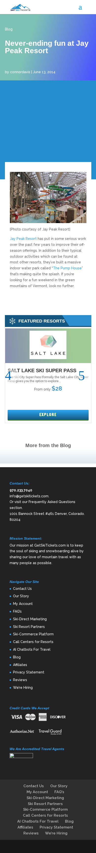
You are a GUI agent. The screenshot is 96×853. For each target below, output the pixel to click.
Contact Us (22, 589)
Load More (48, 455)
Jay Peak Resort (23, 239)
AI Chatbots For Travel (31, 649)
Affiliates (20, 665)
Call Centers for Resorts (33, 642)
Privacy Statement (28, 672)
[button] (11, 375)
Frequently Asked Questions (52, 502)
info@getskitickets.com (29, 496)
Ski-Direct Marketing (30, 619)
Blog (9, 29)
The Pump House (67, 268)
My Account (23, 604)
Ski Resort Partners (29, 627)
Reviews (20, 680)
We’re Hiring (23, 688)
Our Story (21, 596)
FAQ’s (17, 611)
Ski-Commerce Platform (33, 634)
